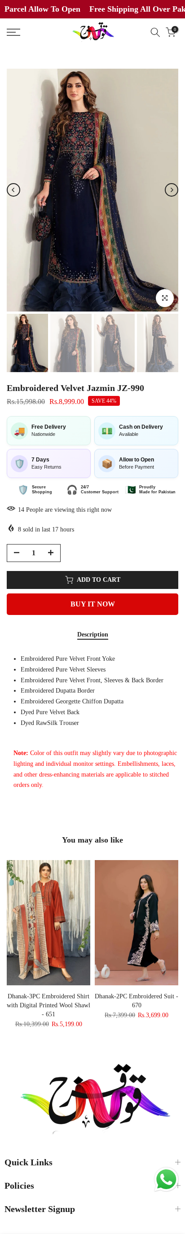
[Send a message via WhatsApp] (166, 1179)
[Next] (171, 190)
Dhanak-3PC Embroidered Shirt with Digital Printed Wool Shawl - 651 (48, 1005)
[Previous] (13, 190)
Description (92, 634)
